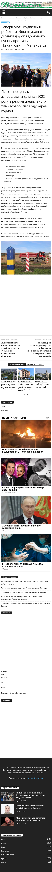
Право (3, 839)
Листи (3, 847)
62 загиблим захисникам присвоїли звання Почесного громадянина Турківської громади (21, 598)
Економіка (5, 851)
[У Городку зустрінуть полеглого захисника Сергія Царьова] (7, 821)
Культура (4, 859)
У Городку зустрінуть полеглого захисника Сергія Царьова (23, 592)
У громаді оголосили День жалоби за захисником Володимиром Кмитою (25, 604)
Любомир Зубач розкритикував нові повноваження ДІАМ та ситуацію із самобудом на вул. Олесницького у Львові (25, 385)
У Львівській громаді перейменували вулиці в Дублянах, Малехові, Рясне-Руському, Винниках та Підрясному (8, 385)
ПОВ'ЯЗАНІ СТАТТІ (17, 364)
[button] (48, 12)
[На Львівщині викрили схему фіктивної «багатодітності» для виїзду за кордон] (7, 796)
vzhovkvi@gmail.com (35, 778)
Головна (3, 18)
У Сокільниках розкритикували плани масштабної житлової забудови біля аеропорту (42, 384)
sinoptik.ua (22, 693)
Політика (5, 22)
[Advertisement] (26, 306)
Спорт (3, 862)
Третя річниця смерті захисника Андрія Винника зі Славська (24, 588)
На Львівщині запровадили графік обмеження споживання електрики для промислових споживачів (39, 349)
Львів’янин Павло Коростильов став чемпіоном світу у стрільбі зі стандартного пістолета (10, 349)
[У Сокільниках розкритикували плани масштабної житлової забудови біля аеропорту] (43, 374)
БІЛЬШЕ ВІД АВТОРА (34, 364)
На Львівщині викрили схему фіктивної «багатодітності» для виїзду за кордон (24, 582)
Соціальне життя (7, 855)
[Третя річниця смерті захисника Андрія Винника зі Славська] (7, 809)
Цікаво (3, 843)
